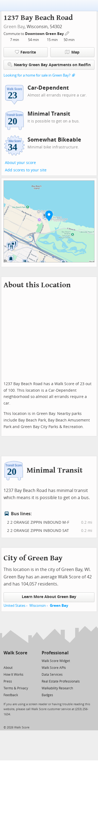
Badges (47, 695)
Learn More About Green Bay (49, 596)
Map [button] (75, 52)
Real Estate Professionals (61, 681)
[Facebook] (15, 660)
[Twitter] (7, 660)
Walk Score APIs (54, 668)
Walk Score (15, 652)
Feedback (11, 695)
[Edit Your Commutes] (67, 33)
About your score (20, 162)
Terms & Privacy (16, 688)
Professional (55, 652)
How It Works (13, 674)
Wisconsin (37, 606)
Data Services (52, 674)
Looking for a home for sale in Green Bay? (37, 75)
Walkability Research (57, 688)
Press (8, 681)
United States (14, 606)
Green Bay (14, 26)
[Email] (23, 660)
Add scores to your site (26, 170)
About (8, 668)
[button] (49, 215)
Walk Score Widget (56, 661)
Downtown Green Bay (45, 34)
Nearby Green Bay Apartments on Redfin (52, 65)
